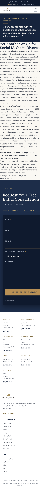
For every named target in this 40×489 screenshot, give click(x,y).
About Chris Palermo (9, 459)
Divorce (5, 430)
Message (9, 262)
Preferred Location (15, 252)
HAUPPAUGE (8, 336)
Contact (5, 471)
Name (8, 220)
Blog (4, 468)
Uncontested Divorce (9, 445)
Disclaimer (32, 481)
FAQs (4, 465)
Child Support (7, 427)
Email (8, 230)
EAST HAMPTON (28, 319)
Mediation (6, 448)
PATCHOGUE (26, 356)
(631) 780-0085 (14, 4)
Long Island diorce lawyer (21, 161)
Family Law (6, 433)
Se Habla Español (27, 4)
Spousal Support (8, 442)
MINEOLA (7, 356)
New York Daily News (11, 68)
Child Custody (7, 424)
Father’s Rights (7, 436)
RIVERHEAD (7, 370)
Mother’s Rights (8, 439)
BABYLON (7, 319)
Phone (9, 241)
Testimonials (7, 462)
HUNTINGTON (27, 336)
